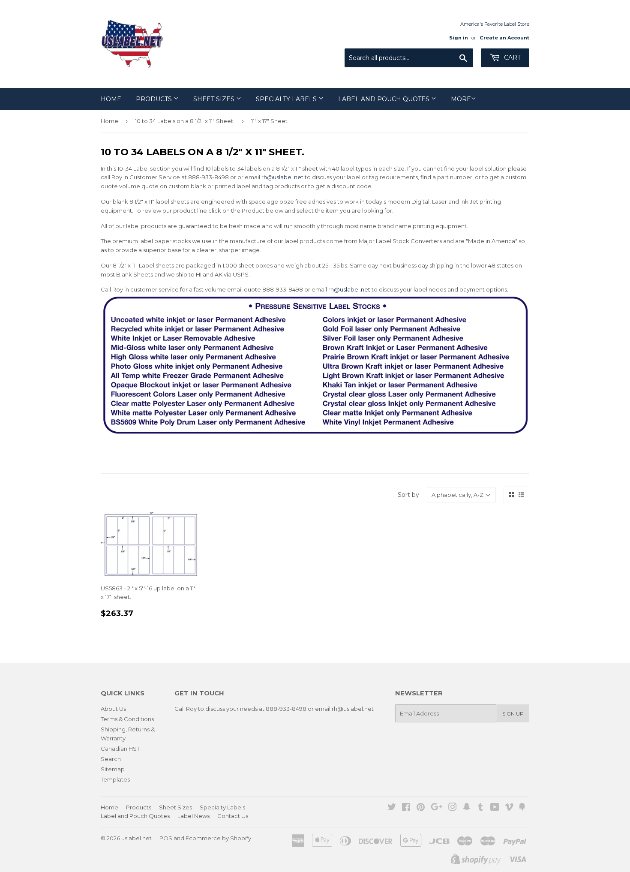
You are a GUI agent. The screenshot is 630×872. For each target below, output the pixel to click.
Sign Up (513, 713)
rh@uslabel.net (282, 177)
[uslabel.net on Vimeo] (509, 808)
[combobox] (409, 57)
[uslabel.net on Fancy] (522, 808)
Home (111, 99)
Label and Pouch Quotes (384, 99)
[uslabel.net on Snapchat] (466, 808)
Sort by (408, 495)
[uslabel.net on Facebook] (406, 808)
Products (155, 99)
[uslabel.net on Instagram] (452, 808)
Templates (115, 779)
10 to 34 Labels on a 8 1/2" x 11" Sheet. (184, 120)
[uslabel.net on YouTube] (494, 808)
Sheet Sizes (214, 99)
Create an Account (504, 38)
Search (111, 758)
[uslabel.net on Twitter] (391, 808)
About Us (113, 708)
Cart (511, 57)
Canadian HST (120, 748)
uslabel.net (136, 838)
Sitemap (113, 769)
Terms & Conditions (127, 719)
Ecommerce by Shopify (218, 838)
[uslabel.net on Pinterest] (420, 808)
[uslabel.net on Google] (437, 808)
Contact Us (232, 815)
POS (165, 838)
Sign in (458, 38)
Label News (193, 815)
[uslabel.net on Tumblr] (481, 808)
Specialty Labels (287, 99)
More (461, 99)
